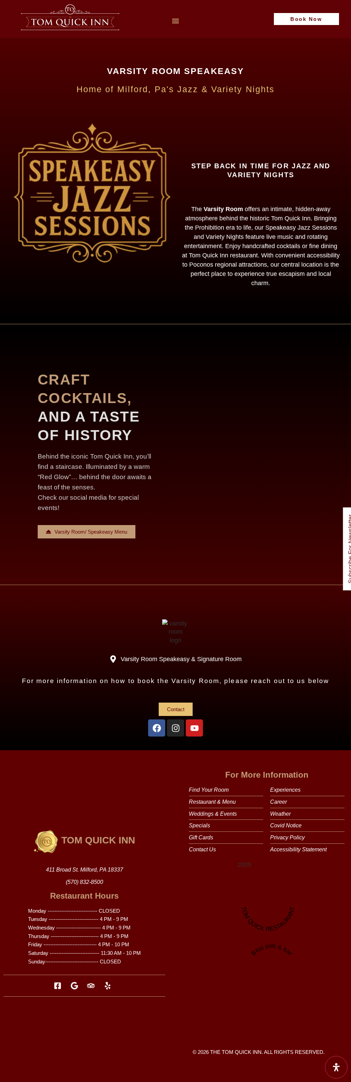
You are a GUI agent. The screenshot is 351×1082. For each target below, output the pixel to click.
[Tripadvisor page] (92, 985)
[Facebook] (156, 728)
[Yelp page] (109, 985)
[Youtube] (194, 728)
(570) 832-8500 (84, 882)
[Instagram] (175, 728)
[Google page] (76, 985)
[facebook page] (59, 985)
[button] (175, 20)
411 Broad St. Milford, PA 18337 (84, 870)
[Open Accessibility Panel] (336, 1067)
